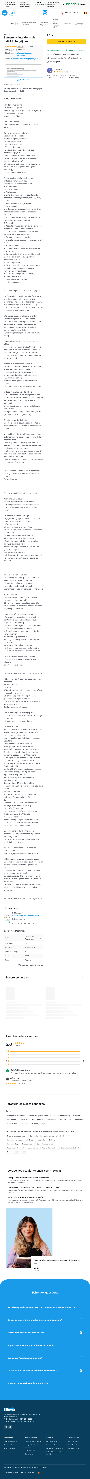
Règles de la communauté (54, 1448)
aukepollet (58, 69)
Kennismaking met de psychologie (20, 1144)
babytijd (76, 1115)
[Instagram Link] (6, 1427)
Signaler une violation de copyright (31, 965)
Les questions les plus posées (32, 1446)
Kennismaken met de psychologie (20, 1140)
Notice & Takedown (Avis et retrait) (55, 1453)
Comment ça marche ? (11, 1441)
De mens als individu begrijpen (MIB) (56, 24)
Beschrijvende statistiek (70, 1148)
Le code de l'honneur (53, 1445)
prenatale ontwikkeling (61, 1115)
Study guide (29, 1454)
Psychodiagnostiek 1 (49, 1148)
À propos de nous (9, 1448)
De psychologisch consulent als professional (47, 1136)
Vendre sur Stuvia (9, 1445)
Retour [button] (11, 24)
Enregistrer (67, 24)
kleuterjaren (24, 1119)
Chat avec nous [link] (30, 1450)
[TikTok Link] (10, 1427)
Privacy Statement (27, 1473)
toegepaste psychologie (16, 1115)
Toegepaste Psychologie (44, 24)
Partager (80, 24)
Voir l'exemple (25, 80)
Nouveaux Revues (73, 1448)
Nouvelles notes (73, 1445)
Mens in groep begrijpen (16, 1152)
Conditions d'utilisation (11, 1473)
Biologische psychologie (45, 1140)
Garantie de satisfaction (33, 1441)
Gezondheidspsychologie (16, 1136)
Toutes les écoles (73, 1441)
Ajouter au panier (65, 41)
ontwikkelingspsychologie (39, 1115)
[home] (45, 12)
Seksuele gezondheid (45, 1144)
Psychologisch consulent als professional (22, 1148)
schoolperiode (37, 1119)
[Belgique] (17, 23)
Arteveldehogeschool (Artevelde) (29, 24)
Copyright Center (52, 1441)
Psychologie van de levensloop (26, 915)
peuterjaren (11, 1119)
